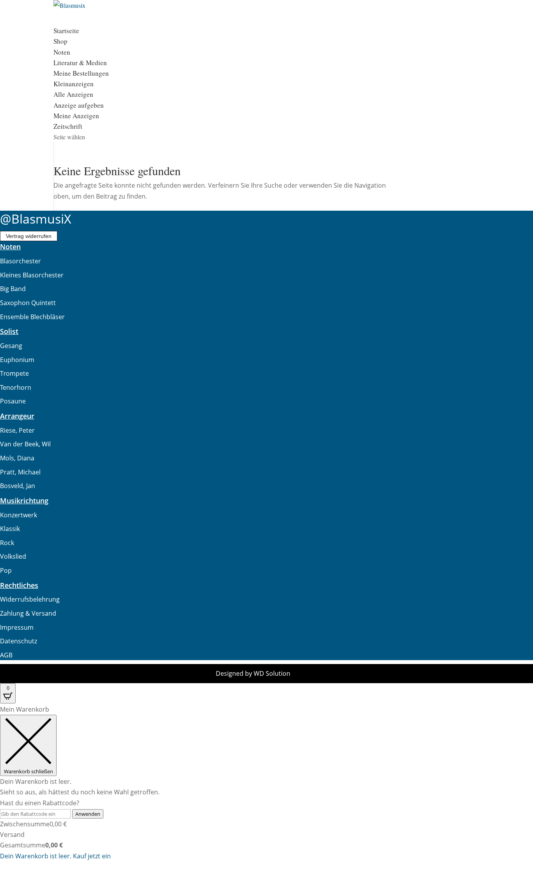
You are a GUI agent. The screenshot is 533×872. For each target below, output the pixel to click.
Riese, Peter (17, 430)
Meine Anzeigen (76, 115)
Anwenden (87, 813)
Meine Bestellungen (81, 73)
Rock (7, 542)
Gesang (11, 345)
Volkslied (13, 556)
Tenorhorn (15, 387)
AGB (6, 655)
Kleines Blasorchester (32, 275)
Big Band (13, 288)
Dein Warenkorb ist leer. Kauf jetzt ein (55, 856)
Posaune (13, 401)
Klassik (10, 528)
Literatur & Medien (80, 62)
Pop (6, 570)
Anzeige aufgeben (78, 105)
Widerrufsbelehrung (30, 599)
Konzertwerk (18, 515)
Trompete (14, 373)
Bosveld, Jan (17, 485)
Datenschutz (18, 641)
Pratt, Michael (20, 472)
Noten (61, 52)
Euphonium (17, 359)
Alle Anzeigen (73, 94)
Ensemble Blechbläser (32, 317)
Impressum (17, 627)
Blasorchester (20, 261)
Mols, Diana (17, 458)
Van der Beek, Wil (25, 444)
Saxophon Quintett (28, 302)
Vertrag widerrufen (29, 236)
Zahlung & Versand (28, 613)
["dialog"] (266, 782)
